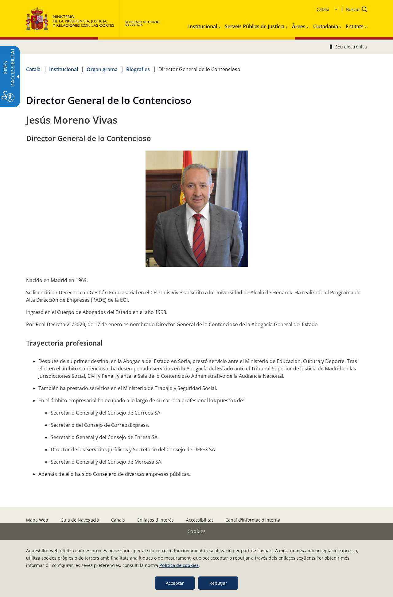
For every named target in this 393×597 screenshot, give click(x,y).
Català (33, 69)
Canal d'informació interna (252, 520)
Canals (118, 520)
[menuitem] (204, 25)
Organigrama (102, 69)
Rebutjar (218, 583)
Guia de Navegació (79, 520)
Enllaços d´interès (155, 520)
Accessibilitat (199, 520)
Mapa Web (37, 520)
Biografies (138, 69)
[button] (354, 10)
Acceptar (175, 583)
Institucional (63, 69)
